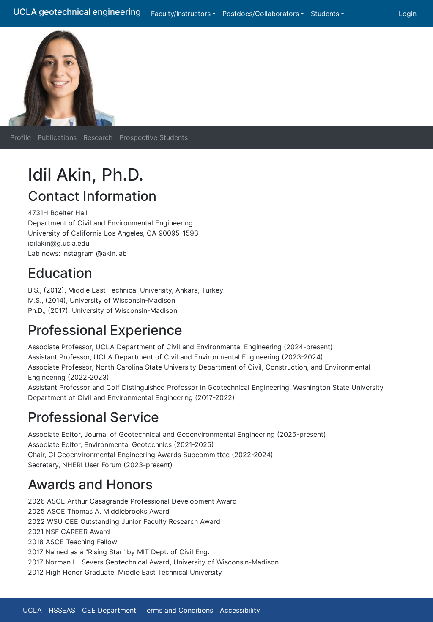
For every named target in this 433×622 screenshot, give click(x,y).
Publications (57, 137)
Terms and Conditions (178, 610)
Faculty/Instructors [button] (181, 13)
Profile (20, 137)
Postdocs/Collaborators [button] (260, 13)
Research (97, 137)
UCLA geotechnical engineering (77, 12)
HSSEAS (62, 610)
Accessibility (240, 610)
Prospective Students (153, 137)
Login (408, 13)
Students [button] (325, 13)
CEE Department (109, 610)
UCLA (32, 610)
